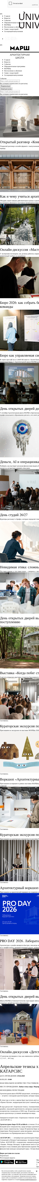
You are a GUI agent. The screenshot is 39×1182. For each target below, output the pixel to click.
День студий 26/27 (14, 514)
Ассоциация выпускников (13, 75)
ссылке (17, 1153)
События (7, 20)
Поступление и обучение (13, 71)
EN (1, 14)
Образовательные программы (14, 66)
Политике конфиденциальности (28, 1179)
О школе (7, 16)
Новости (7, 18)
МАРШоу (7, 25)
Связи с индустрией (11, 29)
